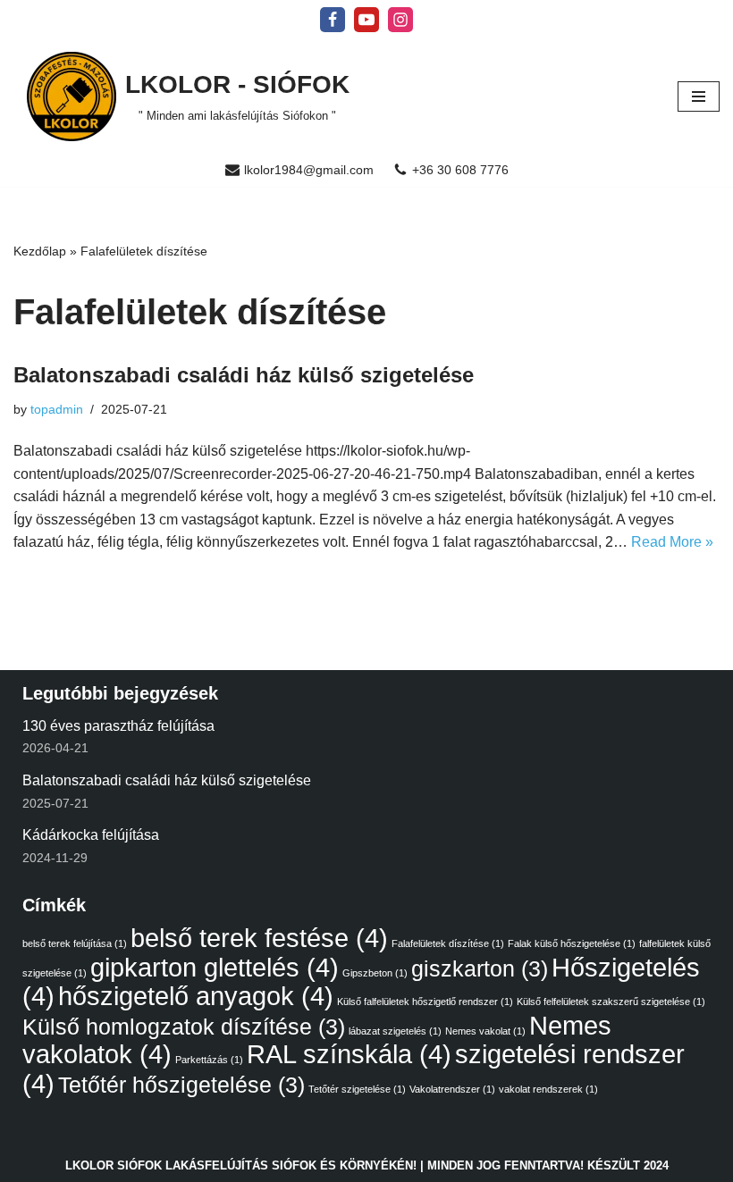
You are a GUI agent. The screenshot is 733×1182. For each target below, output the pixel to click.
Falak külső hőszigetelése (572, 943)
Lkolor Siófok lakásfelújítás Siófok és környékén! (241, 1165)
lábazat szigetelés (395, 1031)
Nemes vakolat (485, 1031)
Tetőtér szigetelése (357, 1089)
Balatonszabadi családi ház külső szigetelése (243, 375)
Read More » (672, 541)
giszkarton (479, 969)
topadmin (56, 409)
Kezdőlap (39, 251)
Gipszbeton (375, 973)
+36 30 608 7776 (460, 170)
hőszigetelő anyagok (195, 995)
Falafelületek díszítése (448, 943)
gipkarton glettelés (214, 967)
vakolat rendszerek (548, 1089)
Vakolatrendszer (452, 1089)
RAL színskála (349, 1054)
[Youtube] (366, 19)
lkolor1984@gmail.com (309, 170)
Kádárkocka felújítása (90, 834)
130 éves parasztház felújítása (118, 726)
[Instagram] (400, 19)
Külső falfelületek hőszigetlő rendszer (425, 1001)
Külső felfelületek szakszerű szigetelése (611, 1001)
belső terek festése (259, 937)
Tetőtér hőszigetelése (181, 1085)
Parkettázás (209, 1059)
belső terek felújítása (74, 943)
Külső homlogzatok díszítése (183, 1027)
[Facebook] (332, 19)
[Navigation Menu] (699, 96)
